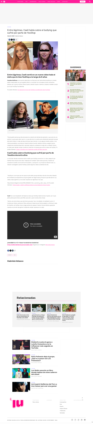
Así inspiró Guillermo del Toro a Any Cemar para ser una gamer (44, 385)
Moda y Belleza (51, 1)
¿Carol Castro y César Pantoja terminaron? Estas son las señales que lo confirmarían (38, 317)
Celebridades (33, 1)
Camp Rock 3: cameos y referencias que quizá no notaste (76, 84)
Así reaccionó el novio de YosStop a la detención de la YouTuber (33, 90)
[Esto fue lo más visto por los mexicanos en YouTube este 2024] (24, 308)
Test (26, 1)
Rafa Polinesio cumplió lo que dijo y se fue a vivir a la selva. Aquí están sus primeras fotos (68, 317)
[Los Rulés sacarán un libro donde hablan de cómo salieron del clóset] (21, 373)
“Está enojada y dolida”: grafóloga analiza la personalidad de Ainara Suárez (31, 185)
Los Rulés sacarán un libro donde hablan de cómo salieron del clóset (44, 372)
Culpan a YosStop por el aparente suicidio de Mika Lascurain (31, 149)
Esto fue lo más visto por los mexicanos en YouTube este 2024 (23, 316)
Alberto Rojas (40, 388)
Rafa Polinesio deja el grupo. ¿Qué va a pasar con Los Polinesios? (43, 359)
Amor (58, 1)
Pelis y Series (42, 1)
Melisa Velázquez (41, 320)
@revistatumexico (50, 244)
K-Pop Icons (20, 1)
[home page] (4, 2)
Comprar (82, 1)
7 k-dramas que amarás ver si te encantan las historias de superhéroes (76, 97)
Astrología (65, 1)
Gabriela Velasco (19, 36)
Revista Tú (71, 322)
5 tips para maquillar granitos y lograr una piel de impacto (76, 117)
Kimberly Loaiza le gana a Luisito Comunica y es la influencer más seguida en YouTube (42, 345)
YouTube (9, 26)
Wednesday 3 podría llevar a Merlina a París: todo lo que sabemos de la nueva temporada (76, 109)
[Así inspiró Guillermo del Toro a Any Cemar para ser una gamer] (21, 387)
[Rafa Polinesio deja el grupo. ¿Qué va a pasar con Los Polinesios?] (21, 359)
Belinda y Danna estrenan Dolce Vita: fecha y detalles (76, 103)
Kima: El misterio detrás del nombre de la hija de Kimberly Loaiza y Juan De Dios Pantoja (54, 317)
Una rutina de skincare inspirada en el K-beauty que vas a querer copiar (76, 91)
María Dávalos (27, 319)
